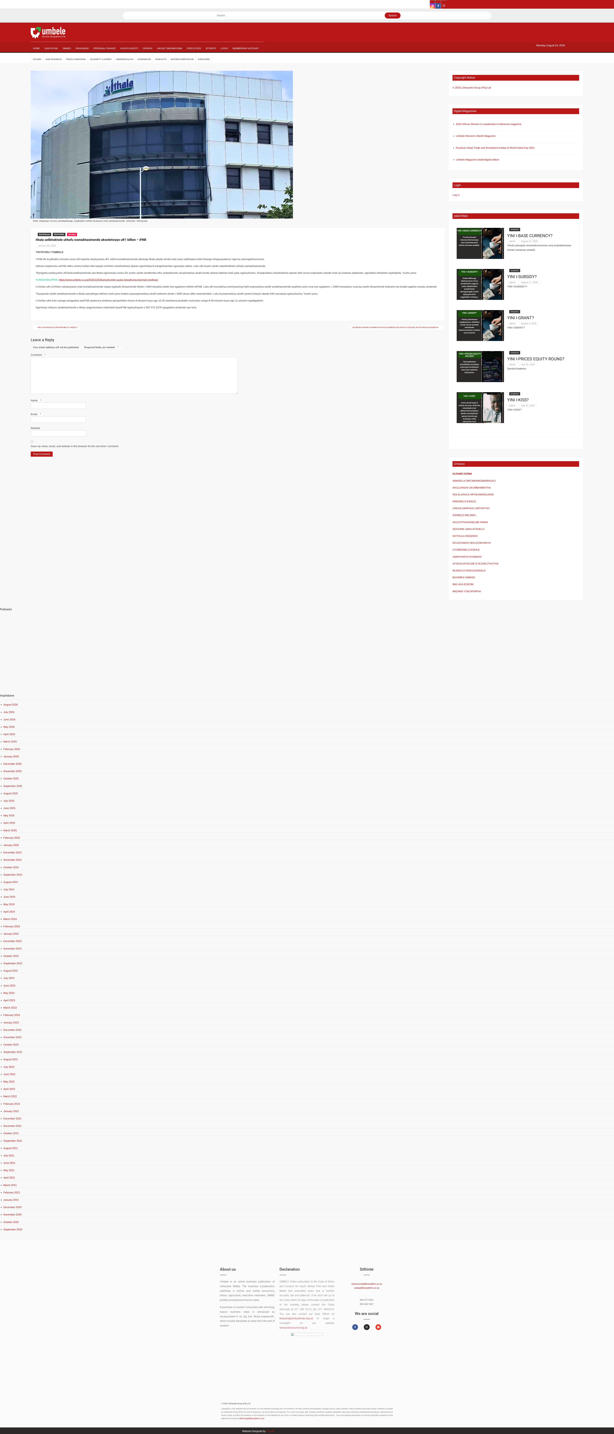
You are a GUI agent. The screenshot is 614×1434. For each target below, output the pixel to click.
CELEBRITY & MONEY (101, 59)
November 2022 (12, 1037)
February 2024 (11, 926)
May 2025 (9, 815)
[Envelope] (378, 1327)
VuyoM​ (270, 1431)
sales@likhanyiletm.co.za (366, 1288)
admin (512, 241)
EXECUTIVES (194, 48)
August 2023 (10, 970)
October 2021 (11, 1133)
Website (35, 428)
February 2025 (11, 837)
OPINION (147, 48)
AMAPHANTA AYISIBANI (467, 556)
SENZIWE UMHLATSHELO (468, 529)
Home (36, 48)
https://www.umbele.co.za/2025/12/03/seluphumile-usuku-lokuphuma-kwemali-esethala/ (108, 279)
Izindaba (72, 234)
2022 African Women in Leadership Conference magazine (488, 124)
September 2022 (12, 1052)
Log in (456, 195)
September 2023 (12, 963)
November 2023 (12, 948)
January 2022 (11, 1111)
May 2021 (9, 1170)
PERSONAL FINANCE (104, 48)
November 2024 (12, 859)
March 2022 (10, 1096)
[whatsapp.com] (444, 6)
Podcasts (161, 59)
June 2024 (9, 896)
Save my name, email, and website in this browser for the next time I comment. (75, 446)
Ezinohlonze (44, 234)
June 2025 (9, 808)
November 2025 (12, 771)
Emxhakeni (82, 48)
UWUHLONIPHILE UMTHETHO (471, 508)
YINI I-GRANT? (520, 318)
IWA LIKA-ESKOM (463, 584)
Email (36, 414)
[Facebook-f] (355, 1327)
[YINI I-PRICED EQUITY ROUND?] (480, 366)
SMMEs (67, 48)
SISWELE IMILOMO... (465, 515)
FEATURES (59, 234)
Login (224, 48)
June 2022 (9, 1074)
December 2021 (12, 1118)
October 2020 (11, 1222)
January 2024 (11, 933)
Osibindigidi (144, 59)
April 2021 (9, 1177)
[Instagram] (367, 1327)
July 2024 (8, 889)
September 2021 (12, 1140)
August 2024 (10, 882)
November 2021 (12, 1126)
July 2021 (8, 1155)
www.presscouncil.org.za (293, 1327)
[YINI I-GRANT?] (480, 325)
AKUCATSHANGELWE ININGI (470, 522)
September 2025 (12, 786)
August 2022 (10, 1059)
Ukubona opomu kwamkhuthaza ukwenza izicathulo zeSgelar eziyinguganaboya (395, 327)
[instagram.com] (432, 6)
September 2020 (12, 1229)
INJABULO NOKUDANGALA (469, 570)
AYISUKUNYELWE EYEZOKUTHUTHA (476, 563)
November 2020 (12, 1214)
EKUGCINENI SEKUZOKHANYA (472, 542)
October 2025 (11, 778)
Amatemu (515, 229)
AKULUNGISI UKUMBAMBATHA (472, 487)
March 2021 (10, 1185)
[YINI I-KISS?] (480, 407)
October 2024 (11, 867)
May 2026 (9, 726)
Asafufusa (51, 48)
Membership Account (245, 48)
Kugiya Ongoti (129, 48)
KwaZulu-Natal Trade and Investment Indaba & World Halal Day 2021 (495, 147)
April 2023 (9, 1000)
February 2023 (11, 1015)
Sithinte (211, 48)
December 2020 (12, 1207)
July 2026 (8, 712)
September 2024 (12, 874)
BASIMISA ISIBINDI (464, 577)
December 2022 (12, 1030)
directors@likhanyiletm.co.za (251, 1418)
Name (36, 400)
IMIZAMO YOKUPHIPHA (467, 591)
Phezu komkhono (76, 59)
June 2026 (9, 719)
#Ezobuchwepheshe (182, 59)
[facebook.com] (438, 6)
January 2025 (11, 845)
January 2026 (11, 756)
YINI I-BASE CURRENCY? (529, 236)
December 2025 (12, 763)
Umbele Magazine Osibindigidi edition (477, 159)
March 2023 (10, 1007)
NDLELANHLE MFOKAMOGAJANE (473, 494)
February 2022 (11, 1103)
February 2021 (11, 1192)
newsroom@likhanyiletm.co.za (366, 1284)
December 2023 (12, 941)
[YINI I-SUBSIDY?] (480, 284)
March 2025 (10, 830)
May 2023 (9, 993)
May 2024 (9, 904)
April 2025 (9, 822)
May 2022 (9, 1081)
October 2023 (11, 956)
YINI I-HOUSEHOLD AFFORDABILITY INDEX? (57, 327)
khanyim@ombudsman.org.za (296, 1318)
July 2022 (8, 1066)
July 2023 (8, 978)
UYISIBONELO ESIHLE (466, 549)
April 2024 (9, 911)
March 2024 (10, 919)
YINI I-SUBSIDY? (522, 277)
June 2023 (9, 985)
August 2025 (10, 793)
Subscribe (204, 59)
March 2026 (10, 741)
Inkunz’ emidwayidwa (169, 48)
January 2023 (11, 1022)
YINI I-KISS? (518, 400)
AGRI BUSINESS (53, 59)
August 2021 (10, 1148)
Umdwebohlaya (125, 59)
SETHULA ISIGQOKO (465, 536)
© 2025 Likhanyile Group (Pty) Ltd (472, 87)
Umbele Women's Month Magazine (476, 136)
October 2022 (11, 1044)
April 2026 (9, 734)
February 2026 (11, 749)
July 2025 (8, 800)
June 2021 (9, 1163)
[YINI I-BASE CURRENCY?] (480, 243)
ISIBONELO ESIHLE (464, 501)
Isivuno (37, 59)
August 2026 (10, 704)
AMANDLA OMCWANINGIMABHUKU (474, 480)
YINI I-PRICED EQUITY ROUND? (535, 359)
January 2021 (11, 1199)
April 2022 (9, 1089)
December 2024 (12, 852)
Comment (38, 354)
